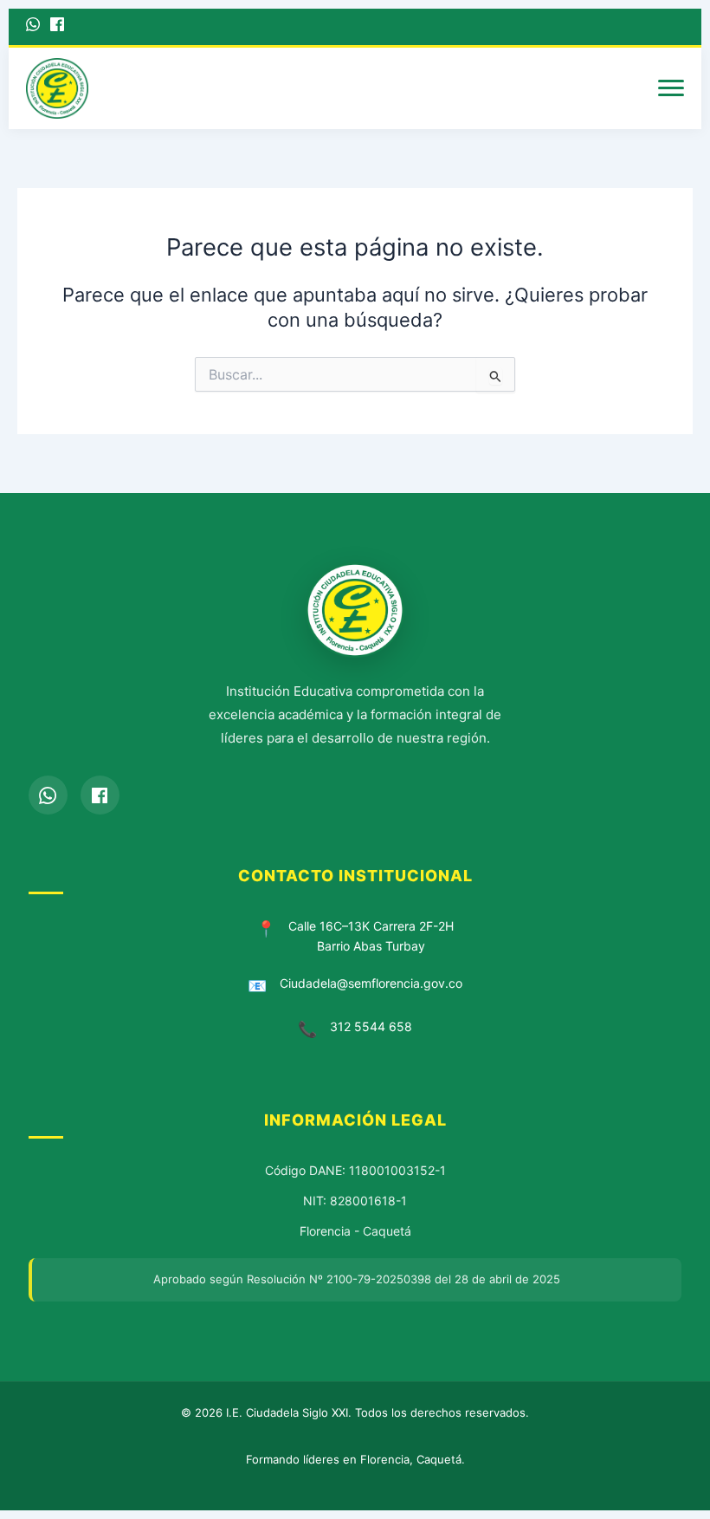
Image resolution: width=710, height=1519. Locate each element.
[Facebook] (57, 26)
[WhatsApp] (33, 26)
